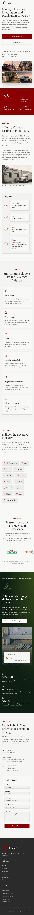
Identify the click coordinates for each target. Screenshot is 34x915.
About (4, 865)
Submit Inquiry (17, 826)
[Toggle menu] (30, 3)
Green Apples (6, 877)
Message (7, 811)
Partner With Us (17, 36)
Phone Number (9, 804)
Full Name (7, 784)
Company (7, 791)
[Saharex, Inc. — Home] (7, 3)
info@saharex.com (7, 893)
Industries (5, 871)
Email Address (8, 798)
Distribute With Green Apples (14, 621)
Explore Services (17, 42)
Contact (4, 880)
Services (4, 868)
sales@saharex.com (8, 896)
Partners (4, 874)
